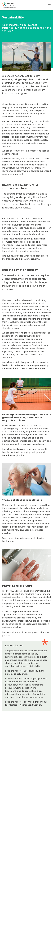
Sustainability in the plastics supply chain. (25, 672)
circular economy (30, 258)
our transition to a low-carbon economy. (23, 368)
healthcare (8, 541)
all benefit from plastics (23, 454)
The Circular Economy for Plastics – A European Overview (26, 703)
